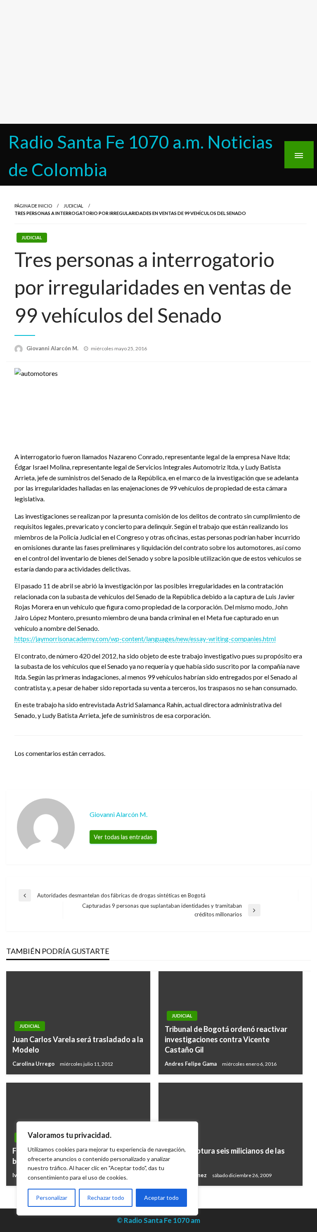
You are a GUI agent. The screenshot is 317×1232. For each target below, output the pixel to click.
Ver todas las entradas (123, 836)
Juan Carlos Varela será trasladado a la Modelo (77, 1044)
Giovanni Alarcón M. (53, 348)
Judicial (73, 205)
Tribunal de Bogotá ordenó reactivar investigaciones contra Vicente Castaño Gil (226, 1039)
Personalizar (51, 1197)
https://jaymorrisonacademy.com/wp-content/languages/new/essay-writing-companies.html (145, 638)
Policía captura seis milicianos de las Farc (225, 1156)
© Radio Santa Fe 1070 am (158, 1220)
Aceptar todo (161, 1197)
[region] (107, 1168)
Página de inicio (33, 205)
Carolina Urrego (34, 1063)
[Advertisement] (158, 62)
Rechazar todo (105, 1197)
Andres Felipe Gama (191, 1063)
